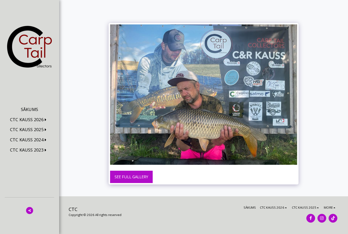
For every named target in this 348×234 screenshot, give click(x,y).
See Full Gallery (131, 176)
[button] (29, 120)
